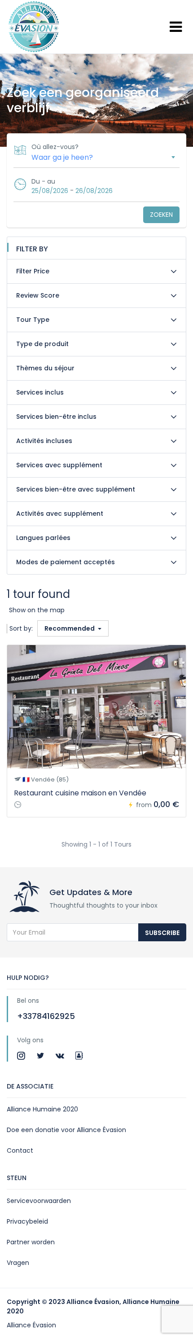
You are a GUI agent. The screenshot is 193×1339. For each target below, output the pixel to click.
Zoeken (161, 214)
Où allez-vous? (55, 146)
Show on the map (37, 610)
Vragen (18, 1262)
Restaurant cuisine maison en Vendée (80, 793)
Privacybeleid (27, 1221)
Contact (20, 1150)
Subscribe (162, 932)
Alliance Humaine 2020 (42, 1109)
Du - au (43, 181)
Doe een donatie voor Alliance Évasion (66, 1129)
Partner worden (31, 1242)
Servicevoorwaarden (39, 1200)
